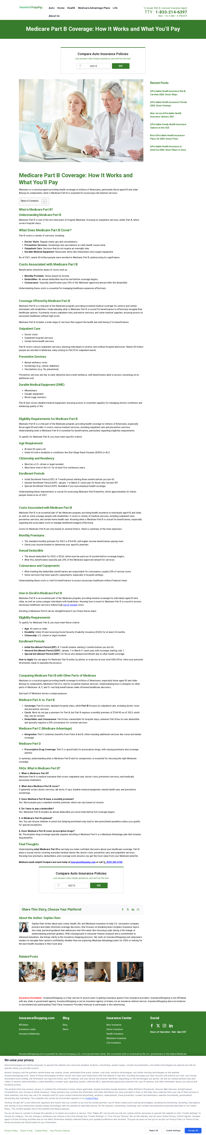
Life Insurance (113, 1042)
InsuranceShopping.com (83, 862)
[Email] (138, 909)
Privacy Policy (11, 1130)
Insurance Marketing (29, 1033)
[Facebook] (122, 909)
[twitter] (158, 1025)
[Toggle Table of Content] (43, 201)
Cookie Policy (91, 1098)
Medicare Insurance (116, 1038)
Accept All (193, 1130)
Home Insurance (114, 1029)
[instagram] (164, 1025)
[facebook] (152, 1025)
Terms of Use (26, 1130)
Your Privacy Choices (60, 1130)
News (66, 1029)
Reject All (153, 1130)
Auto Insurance (113, 1024)
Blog (65, 1024)
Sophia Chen (51, 918)
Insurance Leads (27, 1029)
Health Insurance (114, 1033)
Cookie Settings (173, 1130)
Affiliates (23, 1024)
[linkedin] (171, 1025)
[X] (127, 909)
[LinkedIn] (133, 909)
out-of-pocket (70, 605)
